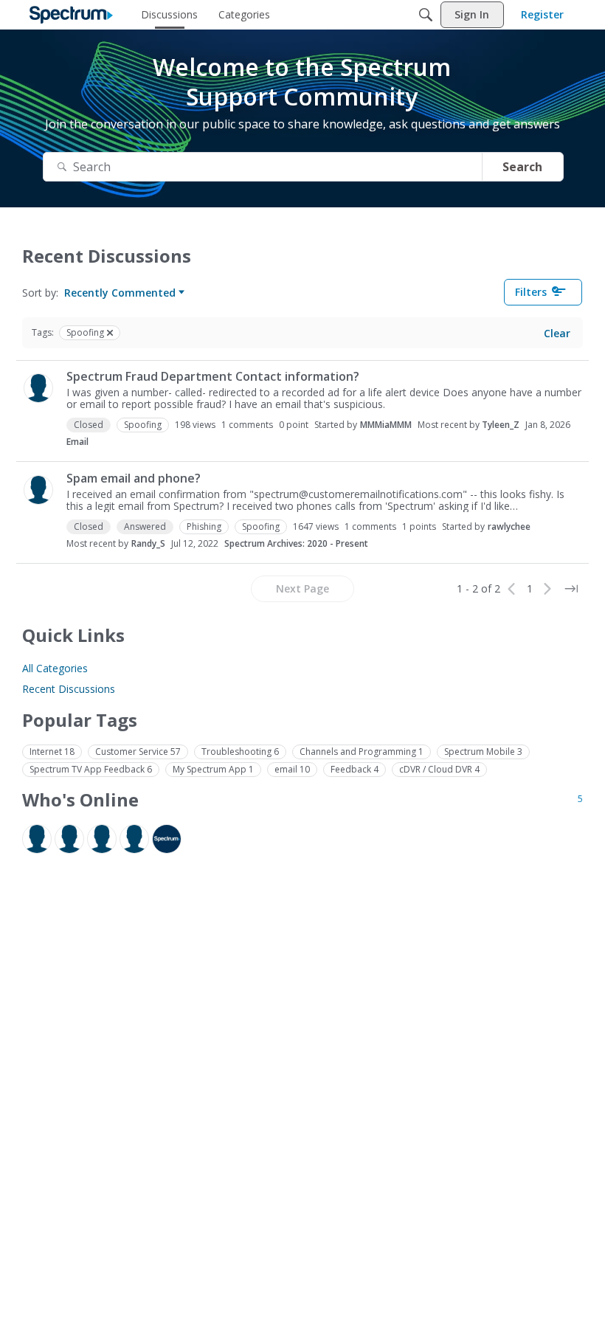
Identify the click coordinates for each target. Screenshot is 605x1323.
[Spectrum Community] (71, 15)
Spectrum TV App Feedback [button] (91, 769)
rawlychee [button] (509, 526)
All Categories (55, 668)
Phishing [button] (204, 526)
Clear (557, 333)
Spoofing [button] (143, 424)
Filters (531, 292)
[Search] (425, 14)
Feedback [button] (354, 769)
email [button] (292, 769)
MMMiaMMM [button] (386, 424)
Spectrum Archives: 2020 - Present (296, 543)
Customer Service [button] (138, 751)
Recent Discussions (68, 689)
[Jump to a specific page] (571, 589)
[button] (38, 388)
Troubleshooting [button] (240, 751)
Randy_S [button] (148, 543)
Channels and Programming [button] (362, 751)
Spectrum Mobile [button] (483, 751)
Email (77, 441)
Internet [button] (52, 751)
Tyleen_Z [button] (500, 424)
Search (522, 167)
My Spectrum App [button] (213, 769)
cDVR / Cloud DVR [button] (439, 769)
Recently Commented (120, 293)
